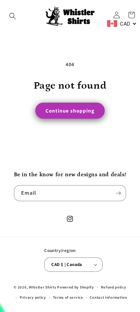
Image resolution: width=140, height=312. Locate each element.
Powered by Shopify (75, 286)
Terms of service (68, 297)
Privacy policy (33, 297)
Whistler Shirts (42, 286)
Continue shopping (70, 110)
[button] (12, 16)
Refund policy (113, 287)
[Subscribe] (118, 193)
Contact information (108, 297)
